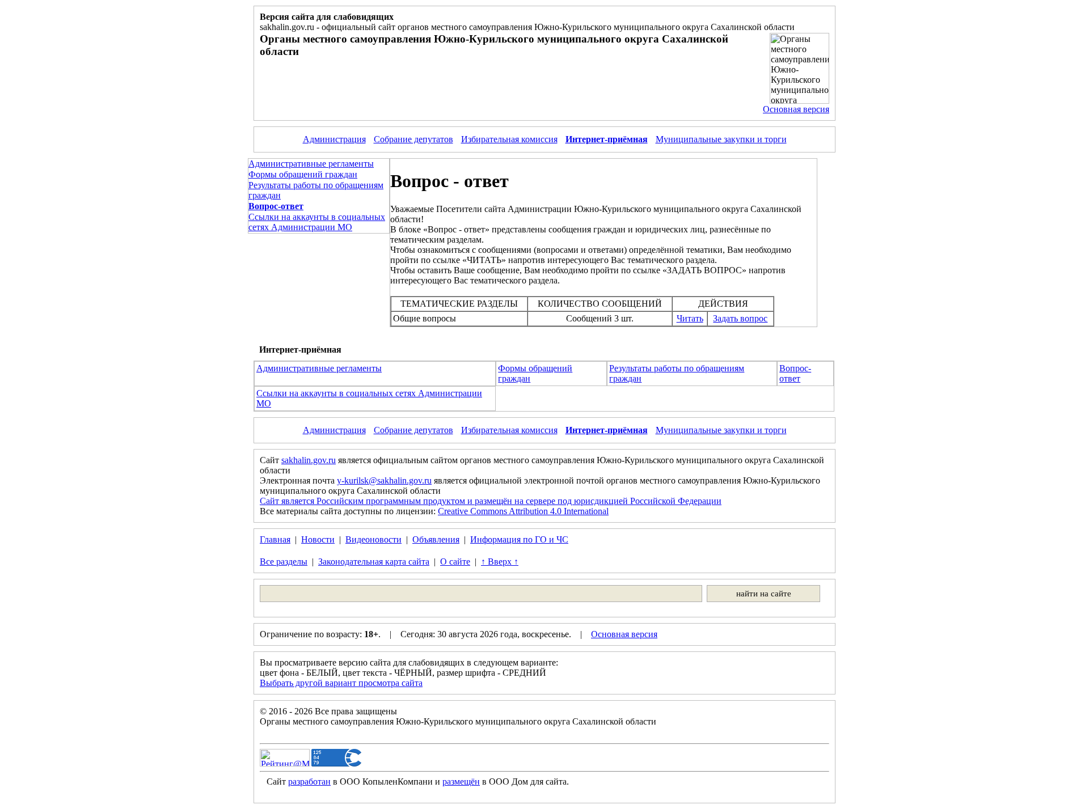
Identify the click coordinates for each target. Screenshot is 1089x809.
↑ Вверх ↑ (499, 561)
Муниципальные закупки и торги (721, 139)
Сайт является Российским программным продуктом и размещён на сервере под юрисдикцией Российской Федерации (490, 501)
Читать (690, 318)
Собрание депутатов (413, 139)
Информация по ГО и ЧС (519, 539)
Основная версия (796, 109)
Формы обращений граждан (302, 174)
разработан (309, 781)
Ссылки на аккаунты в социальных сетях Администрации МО (316, 222)
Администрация (334, 139)
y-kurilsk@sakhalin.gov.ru (384, 480)
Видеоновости (373, 539)
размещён (461, 781)
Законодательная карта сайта (373, 561)
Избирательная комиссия (509, 139)
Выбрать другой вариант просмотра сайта (341, 683)
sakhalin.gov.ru (308, 460)
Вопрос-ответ (795, 373)
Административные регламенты (311, 163)
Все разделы (283, 561)
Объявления (435, 539)
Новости (318, 539)
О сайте (455, 561)
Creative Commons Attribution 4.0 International (523, 511)
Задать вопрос (740, 318)
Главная (275, 539)
